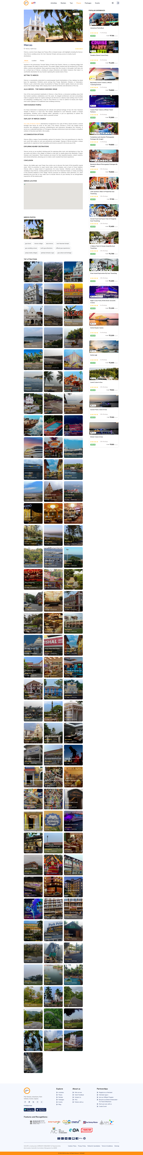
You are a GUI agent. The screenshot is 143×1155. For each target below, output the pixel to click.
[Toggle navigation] (118, 3)
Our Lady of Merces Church (32, 124)
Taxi (71, 3)
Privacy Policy (82, 1146)
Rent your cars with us (105, 1104)
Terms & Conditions (107, 1146)
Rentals (63, 3)
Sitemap (116, 1146)
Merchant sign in (103, 1095)
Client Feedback (79, 1095)
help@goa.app (28, 1105)
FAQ (76, 1100)
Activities (54, 3)
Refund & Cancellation (93, 1146)
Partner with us (79, 1102)
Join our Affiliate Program (106, 1097)
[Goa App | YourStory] (87, 1130)
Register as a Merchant (105, 1092)
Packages (88, 3)
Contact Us (78, 1097)
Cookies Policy (72, 1146)
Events (97, 3)
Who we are (78, 1092)
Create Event (103, 1106)
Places (78, 3)
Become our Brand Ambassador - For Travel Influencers (108, 1101)
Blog (59, 1104)
